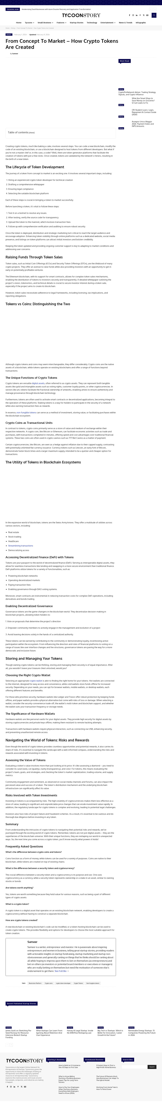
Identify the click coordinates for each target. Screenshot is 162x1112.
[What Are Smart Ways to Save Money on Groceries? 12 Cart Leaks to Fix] (124, 102)
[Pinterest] (140, 15)
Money (13, 28)
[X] (144, 15)
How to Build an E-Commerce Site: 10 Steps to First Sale (69, 1066)
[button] (154, 15)
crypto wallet (36, 680)
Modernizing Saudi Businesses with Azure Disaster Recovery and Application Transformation (56, 9)
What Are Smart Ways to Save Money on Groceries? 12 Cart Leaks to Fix (143, 100)
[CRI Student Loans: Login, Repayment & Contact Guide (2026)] (124, 113)
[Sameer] (8, 53)
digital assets (38, 383)
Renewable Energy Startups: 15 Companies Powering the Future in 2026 (142, 1032)
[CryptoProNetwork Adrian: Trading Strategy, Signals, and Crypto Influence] (137, 76)
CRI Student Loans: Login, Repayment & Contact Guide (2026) (144, 112)
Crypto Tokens (78, 983)
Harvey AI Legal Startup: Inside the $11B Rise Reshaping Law (80, 1031)
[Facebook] (129, 15)
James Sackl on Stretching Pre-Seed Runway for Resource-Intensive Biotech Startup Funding (19, 1034)
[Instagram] (133, 15)
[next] (154, 9)
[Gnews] (147, 15)
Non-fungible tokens (92, 983)
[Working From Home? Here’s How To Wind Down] (89, 1091)
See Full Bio (61, 971)
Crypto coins (49, 983)
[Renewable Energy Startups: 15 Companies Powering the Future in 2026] (142, 1017)
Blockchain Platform (35, 983)
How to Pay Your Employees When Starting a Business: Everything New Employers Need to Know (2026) (69, 1090)
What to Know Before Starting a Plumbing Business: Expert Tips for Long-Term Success (70, 1079)
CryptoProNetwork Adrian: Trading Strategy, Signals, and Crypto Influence (137, 93)
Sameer (15, 54)
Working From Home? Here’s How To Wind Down (107, 1088)
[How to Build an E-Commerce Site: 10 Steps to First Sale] (51, 1069)
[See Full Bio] (68, 971)
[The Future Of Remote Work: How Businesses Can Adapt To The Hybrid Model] (89, 1080)
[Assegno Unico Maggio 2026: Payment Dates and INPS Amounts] (124, 125)
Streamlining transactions (20, 545)
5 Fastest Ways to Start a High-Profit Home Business (106, 1066)
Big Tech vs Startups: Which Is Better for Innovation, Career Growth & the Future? (110, 1032)
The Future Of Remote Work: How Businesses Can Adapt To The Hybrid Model (107, 1078)
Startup (8, 1027)
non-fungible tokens (26, 412)
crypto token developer (63, 983)
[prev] (150, 9)
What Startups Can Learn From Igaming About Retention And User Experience (49, 1032)
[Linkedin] (136, 15)
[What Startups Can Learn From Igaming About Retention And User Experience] (50, 1017)
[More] (158, 53)
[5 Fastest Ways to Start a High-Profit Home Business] (89, 1069)
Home (7, 28)
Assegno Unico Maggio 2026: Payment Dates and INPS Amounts (143, 123)
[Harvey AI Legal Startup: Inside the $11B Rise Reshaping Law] (81, 1017)
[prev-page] (7, 1044)
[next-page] (11, 1044)
